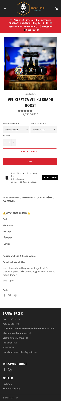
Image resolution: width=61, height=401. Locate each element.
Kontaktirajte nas (11, 388)
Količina (6, 136)
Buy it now (30, 161)
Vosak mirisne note (11, 123)
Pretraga (7, 384)
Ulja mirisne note (38, 123)
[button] (25, 111)
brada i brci (14, 397)
